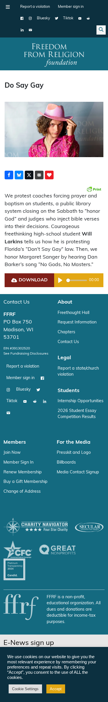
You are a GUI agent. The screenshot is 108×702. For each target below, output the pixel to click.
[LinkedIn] (22, 30)
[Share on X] (29, 175)
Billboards (66, 462)
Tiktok (68, 18)
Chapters (66, 332)
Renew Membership (22, 472)
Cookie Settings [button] (25, 689)
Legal (64, 357)
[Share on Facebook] (9, 175)
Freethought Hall (73, 313)
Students (68, 390)
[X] (56, 18)
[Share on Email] (39, 175)
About (65, 302)
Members (14, 442)
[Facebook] (22, 18)
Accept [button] (56, 689)
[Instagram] (30, 18)
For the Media (73, 442)
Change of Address (22, 492)
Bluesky (43, 18)
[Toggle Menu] (8, 7)
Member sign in (71, 7)
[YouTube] (80, 18)
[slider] (76, 280)
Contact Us (16, 302)
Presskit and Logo (74, 453)
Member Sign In (18, 462)
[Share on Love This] (49, 175)
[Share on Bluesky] (19, 175)
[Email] (30, 30)
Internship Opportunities (80, 401)
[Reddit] (88, 18)
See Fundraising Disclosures (25, 353)
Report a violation (35, 7)
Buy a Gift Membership (25, 482)
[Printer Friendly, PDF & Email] (93, 189)
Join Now (12, 453)
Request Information (77, 322)
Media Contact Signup (78, 472)
